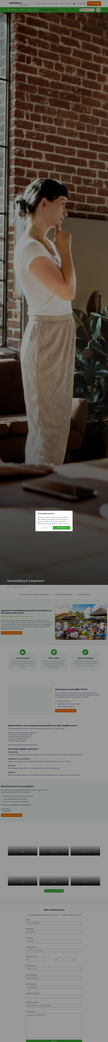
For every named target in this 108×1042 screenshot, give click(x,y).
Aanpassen (45, 528)
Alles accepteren (61, 528)
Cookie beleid (65, 524)
